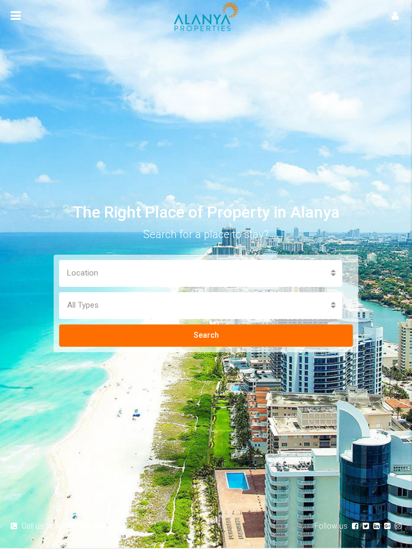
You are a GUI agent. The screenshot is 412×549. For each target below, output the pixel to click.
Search (206, 335)
